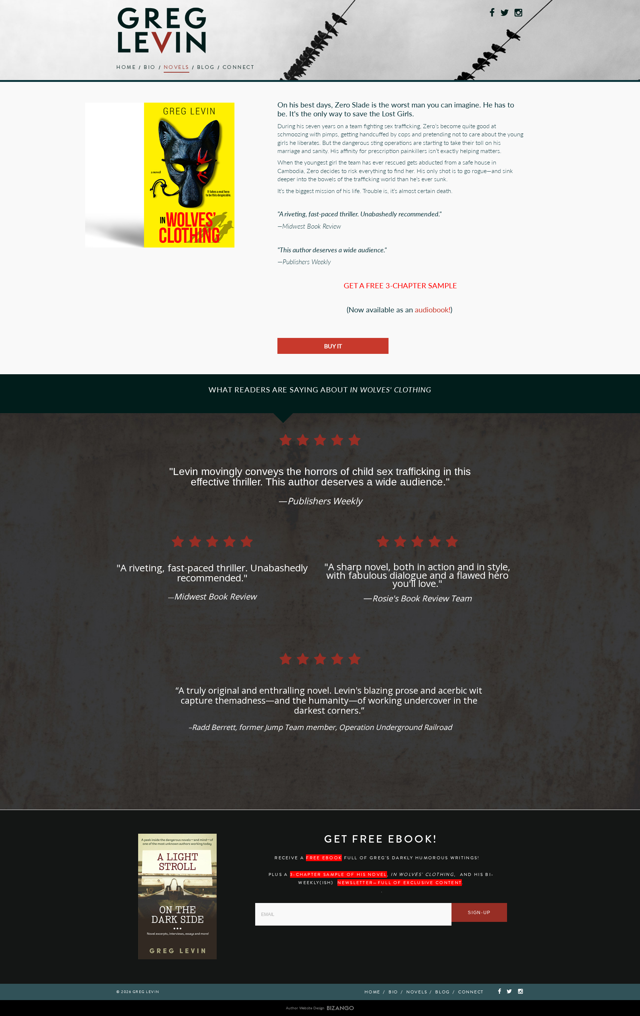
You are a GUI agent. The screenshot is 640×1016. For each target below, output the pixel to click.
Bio (150, 67)
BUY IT (333, 346)
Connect (239, 67)
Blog (206, 67)
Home (126, 67)
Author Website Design (305, 1007)
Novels (176, 67)
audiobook (432, 309)
